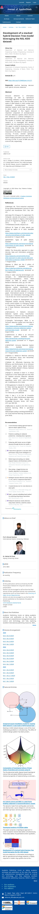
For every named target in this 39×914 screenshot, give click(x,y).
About (18, 16)
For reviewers (10, 886)
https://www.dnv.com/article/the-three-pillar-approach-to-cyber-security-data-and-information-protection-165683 (19, 258)
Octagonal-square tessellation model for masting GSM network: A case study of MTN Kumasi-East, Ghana (19, 725)
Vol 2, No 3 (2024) (8, 658)
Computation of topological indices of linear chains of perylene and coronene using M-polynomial (17, 770)
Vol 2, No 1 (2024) (8, 664)
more (34, 625)
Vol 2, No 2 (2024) (8, 661)
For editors (8, 888)
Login (34, 2)
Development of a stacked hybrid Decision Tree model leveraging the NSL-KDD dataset (18, 851)
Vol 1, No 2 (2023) (8, 678)
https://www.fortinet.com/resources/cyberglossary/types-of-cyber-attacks (19, 244)
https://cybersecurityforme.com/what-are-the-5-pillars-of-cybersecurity (18, 269)
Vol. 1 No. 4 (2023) (21, 27)
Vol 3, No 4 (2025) (8, 636)
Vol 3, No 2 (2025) (8, 641)
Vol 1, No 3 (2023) (8, 673)
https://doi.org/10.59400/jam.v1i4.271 (20, 80)
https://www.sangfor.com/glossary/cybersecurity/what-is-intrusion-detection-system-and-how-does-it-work (19, 328)
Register (28, 2)
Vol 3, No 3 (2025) (8, 638)
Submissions (7, 22)
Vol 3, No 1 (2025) (8, 644)
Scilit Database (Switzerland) (12, 603)
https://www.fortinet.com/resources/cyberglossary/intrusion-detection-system (19, 350)
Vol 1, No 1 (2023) (8, 681)
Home (7, 16)
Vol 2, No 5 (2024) (8, 653)
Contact (18, 22)
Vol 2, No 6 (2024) (8, 650)
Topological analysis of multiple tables (15, 827)
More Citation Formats (11, 170)
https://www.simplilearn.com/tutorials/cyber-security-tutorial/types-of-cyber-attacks (19, 234)
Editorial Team (30, 19)
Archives (6, 19)
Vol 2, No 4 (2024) (8, 656)
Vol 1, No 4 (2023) (8, 670)
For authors (9, 884)
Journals (21, 2)
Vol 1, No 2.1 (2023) (9, 675)
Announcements (19, 19)
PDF (7, 146)
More (35, 881)
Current (30, 16)
